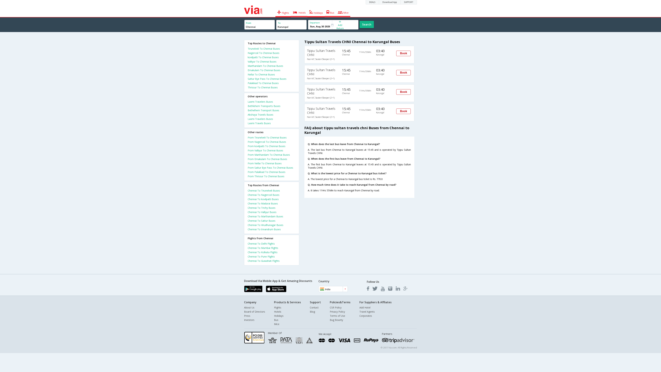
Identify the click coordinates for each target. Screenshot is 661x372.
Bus (276, 320)
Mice (276, 324)
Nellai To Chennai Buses (261, 74)
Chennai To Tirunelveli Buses (264, 190)
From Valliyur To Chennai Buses (265, 150)
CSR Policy (336, 307)
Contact (314, 307)
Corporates (365, 315)
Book (403, 53)
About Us (249, 307)
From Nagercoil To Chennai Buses (267, 141)
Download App (389, 2)
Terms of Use (337, 315)
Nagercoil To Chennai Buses (263, 53)
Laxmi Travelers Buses (260, 101)
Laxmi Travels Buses (259, 123)
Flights (277, 307)
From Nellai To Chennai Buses (265, 163)
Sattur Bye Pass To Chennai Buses (267, 78)
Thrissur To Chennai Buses (263, 87)
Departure (315, 22)
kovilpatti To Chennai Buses (263, 57)
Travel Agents (367, 311)
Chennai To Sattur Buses (261, 220)
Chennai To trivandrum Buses (264, 229)
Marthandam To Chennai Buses (265, 66)
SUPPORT (408, 2)
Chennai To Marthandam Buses (265, 216)
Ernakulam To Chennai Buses (264, 70)
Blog (312, 311)
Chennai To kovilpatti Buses (263, 199)
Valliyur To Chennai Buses (262, 61)
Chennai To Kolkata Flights (262, 252)
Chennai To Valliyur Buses (262, 212)
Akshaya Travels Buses (260, 114)
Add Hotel (364, 307)
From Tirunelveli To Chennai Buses (267, 137)
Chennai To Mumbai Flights (263, 248)
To (279, 23)
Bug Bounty (336, 320)
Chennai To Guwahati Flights (264, 260)
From (248, 23)
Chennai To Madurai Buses (263, 203)
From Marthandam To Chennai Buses (269, 154)
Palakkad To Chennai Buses (263, 83)
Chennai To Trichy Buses (261, 207)
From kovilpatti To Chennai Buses (266, 146)
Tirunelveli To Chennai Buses (264, 48)
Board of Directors (254, 311)
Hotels (277, 311)
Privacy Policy (337, 311)
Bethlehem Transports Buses (264, 106)
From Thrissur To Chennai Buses (266, 176)
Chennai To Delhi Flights (261, 243)
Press (247, 315)
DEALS (372, 2)
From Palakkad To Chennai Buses (266, 172)
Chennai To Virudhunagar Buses (265, 225)
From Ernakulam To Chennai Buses (267, 159)
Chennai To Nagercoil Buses (263, 195)
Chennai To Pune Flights (261, 256)
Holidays (279, 315)
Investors (249, 320)
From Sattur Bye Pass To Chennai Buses (270, 167)
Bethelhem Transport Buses (263, 110)
